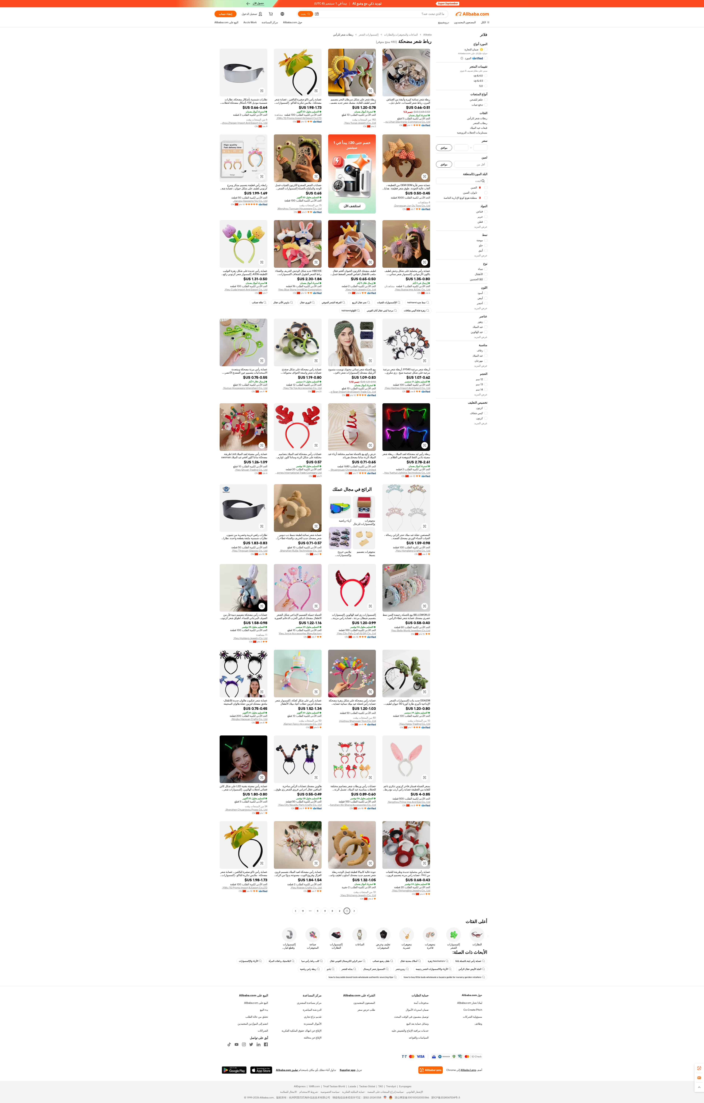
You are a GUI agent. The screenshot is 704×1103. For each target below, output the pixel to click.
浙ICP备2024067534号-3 (445, 1097)
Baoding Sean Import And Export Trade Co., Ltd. (352, 391)
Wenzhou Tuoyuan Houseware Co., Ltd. (299, 208)
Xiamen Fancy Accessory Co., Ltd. (302, 723)
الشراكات (263, 1030)
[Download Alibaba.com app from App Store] (261, 1070)
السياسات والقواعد (419, 1037)
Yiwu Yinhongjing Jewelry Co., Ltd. (411, 890)
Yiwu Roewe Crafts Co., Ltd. (306, 887)
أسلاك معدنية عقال (408, 961)
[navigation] (461, 473)
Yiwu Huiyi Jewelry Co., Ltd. (360, 289)
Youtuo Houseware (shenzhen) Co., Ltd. (245, 388)
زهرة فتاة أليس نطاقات (415, 310)
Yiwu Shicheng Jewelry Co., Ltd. (358, 895)
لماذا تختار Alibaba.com (469, 1002)
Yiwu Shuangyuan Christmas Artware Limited (352, 469)
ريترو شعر (400, 969)
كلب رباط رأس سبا (310, 961)
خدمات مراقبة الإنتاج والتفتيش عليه (410, 1030)
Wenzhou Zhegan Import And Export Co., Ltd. (243, 122)
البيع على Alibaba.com (256, 1002)
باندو (329, 969)
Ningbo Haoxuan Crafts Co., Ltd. (249, 719)
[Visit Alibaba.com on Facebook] (266, 1044)
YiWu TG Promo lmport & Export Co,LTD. (299, 118)
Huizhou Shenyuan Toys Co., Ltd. (357, 721)
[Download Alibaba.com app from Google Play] (234, 1070)
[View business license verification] (385, 1097)
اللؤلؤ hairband (349, 310)
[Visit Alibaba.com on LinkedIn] (258, 1044)
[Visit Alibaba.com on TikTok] (229, 1044)
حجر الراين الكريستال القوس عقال (346, 961)
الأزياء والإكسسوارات (248, 961)
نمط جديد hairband (416, 302)
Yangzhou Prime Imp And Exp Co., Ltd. (408, 801)
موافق (444, 147)
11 (303, 911)
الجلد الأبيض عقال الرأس (470, 969)
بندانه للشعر (347, 969)
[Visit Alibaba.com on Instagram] (244, 1044)
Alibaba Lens (468, 1070)
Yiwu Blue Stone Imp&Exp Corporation (300, 289)
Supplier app (347, 1070)
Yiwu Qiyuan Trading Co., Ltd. (251, 469)
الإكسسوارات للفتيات (387, 302)
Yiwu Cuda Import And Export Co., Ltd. (245, 289)
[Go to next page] (295, 911)
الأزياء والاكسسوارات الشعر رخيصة (432, 969)
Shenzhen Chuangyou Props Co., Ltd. (246, 809)
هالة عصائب (257, 302)
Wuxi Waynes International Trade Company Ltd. (298, 472)
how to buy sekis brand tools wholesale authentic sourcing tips (361, 977)
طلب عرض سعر (366, 1009)
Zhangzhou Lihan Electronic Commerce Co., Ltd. (406, 121)
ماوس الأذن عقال (281, 302)
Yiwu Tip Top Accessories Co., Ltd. (302, 388)
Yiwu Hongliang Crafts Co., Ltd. (412, 550)
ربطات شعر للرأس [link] (343, 34)
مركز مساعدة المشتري (309, 1002)
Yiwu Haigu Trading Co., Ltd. (414, 723)
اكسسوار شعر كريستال (374, 969)
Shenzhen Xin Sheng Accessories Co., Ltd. (352, 804)
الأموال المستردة (313, 1023)
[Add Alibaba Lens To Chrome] (430, 1070)
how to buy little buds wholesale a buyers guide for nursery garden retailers (442, 977)
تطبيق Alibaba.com (287, 1070)
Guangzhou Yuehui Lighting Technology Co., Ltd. (406, 472)
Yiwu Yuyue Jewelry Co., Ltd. (360, 122)
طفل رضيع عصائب (381, 961)
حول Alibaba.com (472, 995)
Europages (405, 1086)
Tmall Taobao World (334, 1086)
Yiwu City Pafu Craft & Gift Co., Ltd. (356, 633)
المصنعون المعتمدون (364, 1002)
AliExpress (300, 1086)
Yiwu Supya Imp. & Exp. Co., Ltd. (412, 289)
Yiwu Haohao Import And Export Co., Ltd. (407, 388)
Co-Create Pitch (472, 1009)
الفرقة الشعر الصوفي (332, 302)
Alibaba (427, 34)
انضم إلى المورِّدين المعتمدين (253, 1023)
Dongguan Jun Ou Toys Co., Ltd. (412, 205)
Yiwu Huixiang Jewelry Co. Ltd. (250, 638)
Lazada (352, 1086)
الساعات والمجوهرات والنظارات (401, 34)
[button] (317, 14)
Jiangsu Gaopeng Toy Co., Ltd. (250, 200)
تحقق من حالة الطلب (256, 1016)
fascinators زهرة (436, 961)
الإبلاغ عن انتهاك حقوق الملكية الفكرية (302, 1030)
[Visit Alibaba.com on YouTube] (236, 1044)
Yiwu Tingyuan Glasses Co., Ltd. (249, 550)
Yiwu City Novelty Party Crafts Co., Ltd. (300, 804)
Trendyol (391, 1086)
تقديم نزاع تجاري (313, 1016)
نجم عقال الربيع (359, 302)
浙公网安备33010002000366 (412, 1097)
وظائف (478, 1023)
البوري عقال (305, 302)
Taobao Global (367, 1086)
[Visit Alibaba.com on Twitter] (251, 1044)
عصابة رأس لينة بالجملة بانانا (468, 961)
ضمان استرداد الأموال (417, 1009)
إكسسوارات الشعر (369, 34)
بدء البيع (264, 1009)
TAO (380, 1086)
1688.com (314, 1086)
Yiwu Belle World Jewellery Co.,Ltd (410, 630)
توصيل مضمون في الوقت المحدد (411, 1016)
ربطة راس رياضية (308, 969)
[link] (699, 1068)
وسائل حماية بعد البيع (417, 1023)
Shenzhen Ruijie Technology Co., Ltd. (301, 550)
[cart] (270, 14)
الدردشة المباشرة (312, 1009)
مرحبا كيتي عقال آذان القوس (380, 310)
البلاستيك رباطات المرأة (280, 961)
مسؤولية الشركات (472, 1016)
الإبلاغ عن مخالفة (313, 1037)
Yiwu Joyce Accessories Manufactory (300, 633)
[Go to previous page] (354, 911)
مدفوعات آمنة (421, 1002)
